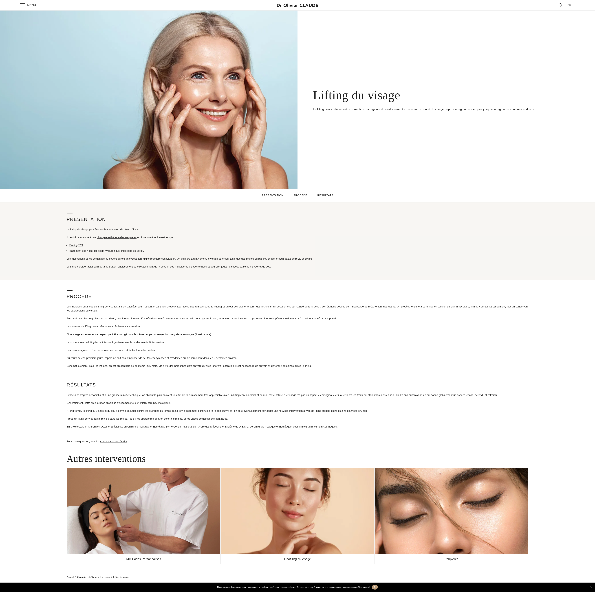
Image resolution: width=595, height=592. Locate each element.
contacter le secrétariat (113, 441)
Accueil (70, 577)
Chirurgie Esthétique (87, 577)
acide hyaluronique (109, 250)
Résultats (325, 195)
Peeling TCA (76, 245)
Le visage (105, 577)
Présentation (272, 195)
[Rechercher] (561, 5)
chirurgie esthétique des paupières (117, 237)
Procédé (300, 195)
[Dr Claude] (297, 5)
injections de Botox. (132, 250)
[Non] (591, 587)
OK (374, 587)
